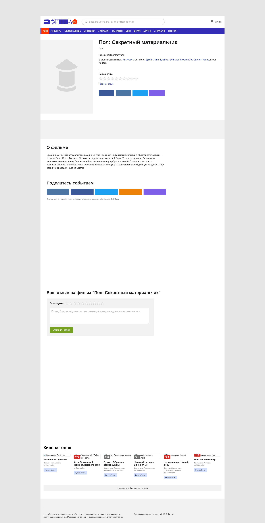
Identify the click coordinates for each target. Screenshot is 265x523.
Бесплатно (159, 30)
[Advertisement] (132, 7)
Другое (147, 30)
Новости (172, 30)
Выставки (117, 30)
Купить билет (50, 470)
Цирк (128, 30)
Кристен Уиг (186, 59)
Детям (137, 30)
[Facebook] (106, 93)
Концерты (56, 30)
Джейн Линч (152, 59)
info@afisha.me (167, 514)
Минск (217, 21)
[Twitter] (140, 93)
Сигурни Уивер (201, 59)
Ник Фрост (128, 59)
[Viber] (157, 93)
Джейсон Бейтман (169, 59)
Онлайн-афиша (72, 30)
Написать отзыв (106, 84)
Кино (45, 30)
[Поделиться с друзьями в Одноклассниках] (130, 192)
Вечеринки (89, 30)
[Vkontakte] (123, 93)
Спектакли (103, 30)
